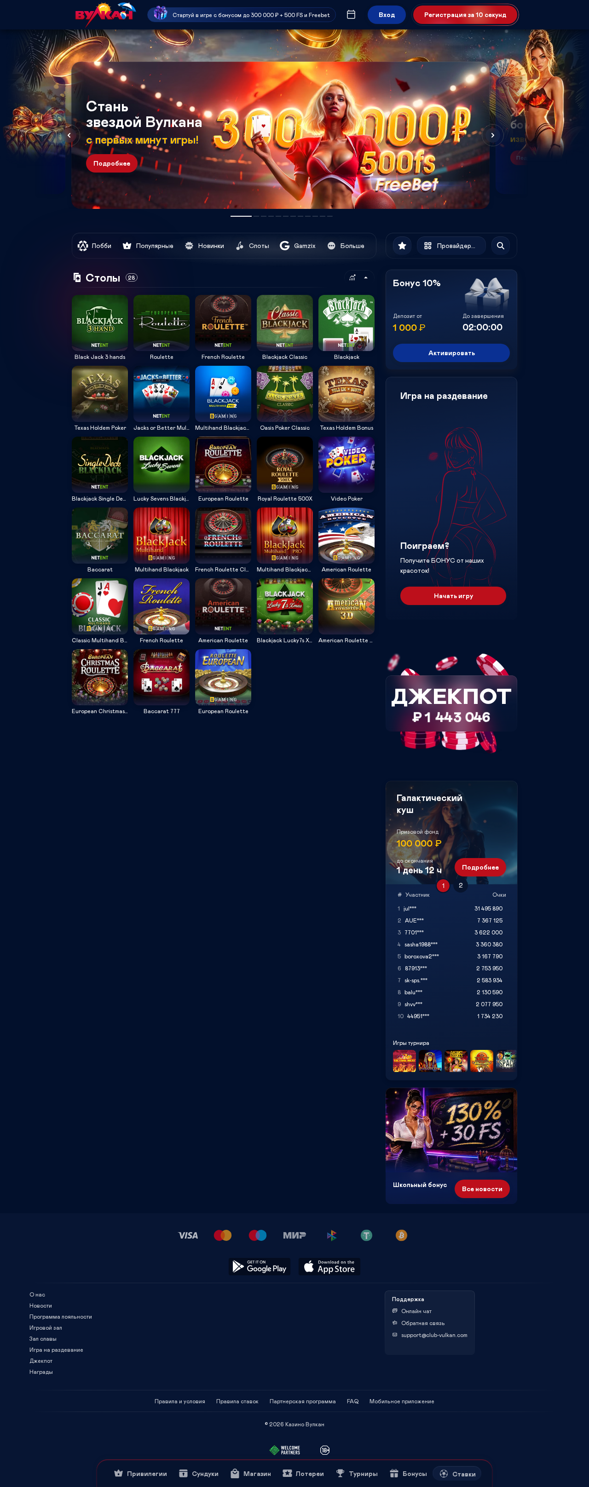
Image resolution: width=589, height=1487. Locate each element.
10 (315, 216)
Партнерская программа (303, 1401)
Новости (40, 1305)
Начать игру (453, 595)
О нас (37, 1294)
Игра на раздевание (56, 1349)
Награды (41, 1371)
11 (322, 216)
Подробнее (111, 163)
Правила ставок (237, 1401)
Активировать (451, 352)
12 (330, 216)
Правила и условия (180, 1401)
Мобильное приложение (402, 1401)
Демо (84, 294)
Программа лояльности (60, 1316)
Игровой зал (45, 1327)
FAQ (352, 1401)
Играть (99, 348)
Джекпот (40, 1360)
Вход (387, 14)
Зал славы (43, 1338)
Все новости (482, 1188)
